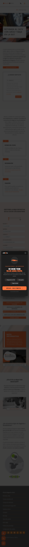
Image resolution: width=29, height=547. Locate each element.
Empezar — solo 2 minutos (14, 288)
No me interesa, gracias (14, 291)
